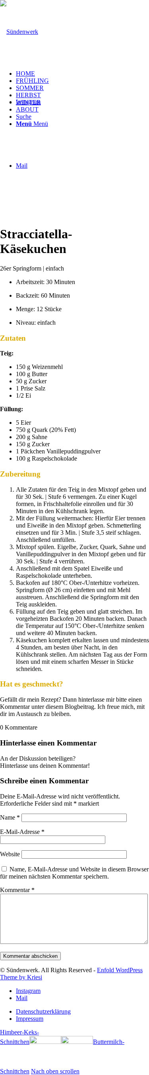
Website (10, 854)
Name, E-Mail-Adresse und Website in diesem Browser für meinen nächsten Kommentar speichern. (74, 873)
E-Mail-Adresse (22, 831)
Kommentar (17, 890)
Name (10, 817)
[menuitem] (82, 73)
